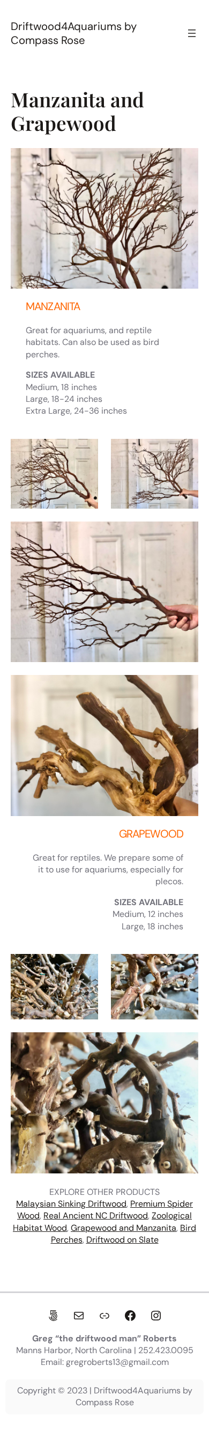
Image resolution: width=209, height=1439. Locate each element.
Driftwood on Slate (122, 1239)
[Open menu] (191, 33)
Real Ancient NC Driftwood (95, 1215)
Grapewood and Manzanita (123, 1228)
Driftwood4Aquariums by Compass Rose (74, 33)
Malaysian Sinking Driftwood (71, 1203)
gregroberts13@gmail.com (117, 1362)
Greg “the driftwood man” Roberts (104, 1338)
